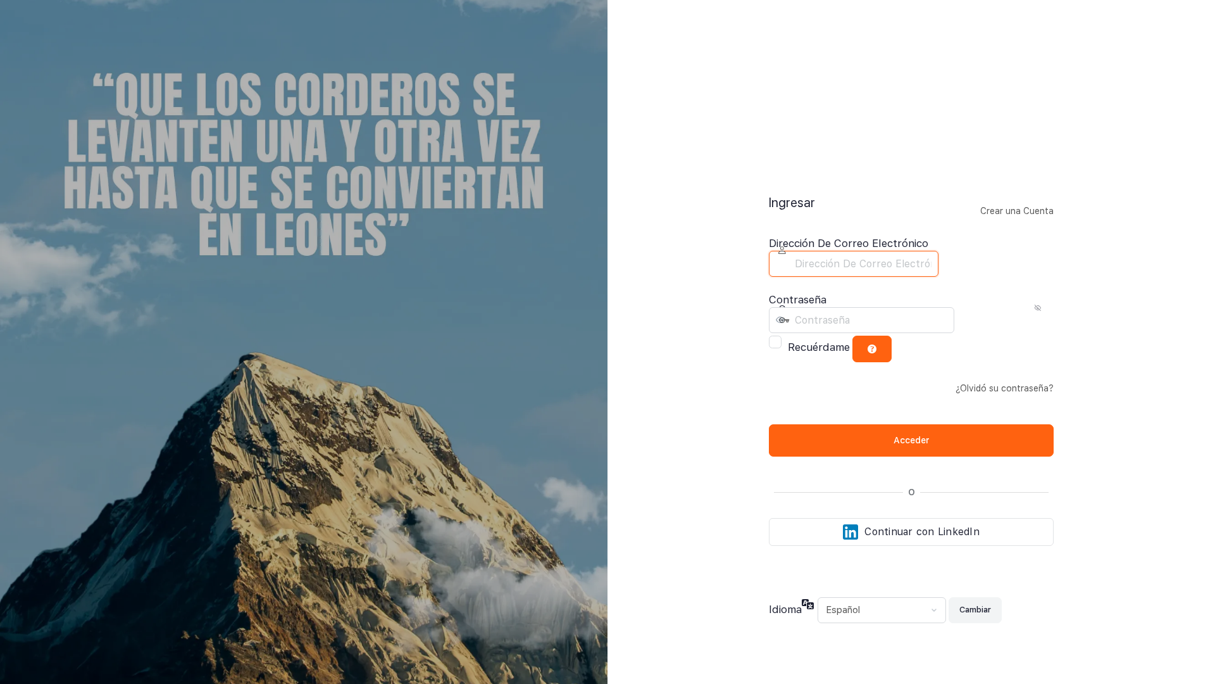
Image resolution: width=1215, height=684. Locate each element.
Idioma (785, 609)
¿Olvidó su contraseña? (1005, 388)
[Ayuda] (872, 349)
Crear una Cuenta (1017, 211)
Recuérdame (819, 347)
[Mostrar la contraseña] (967, 319)
